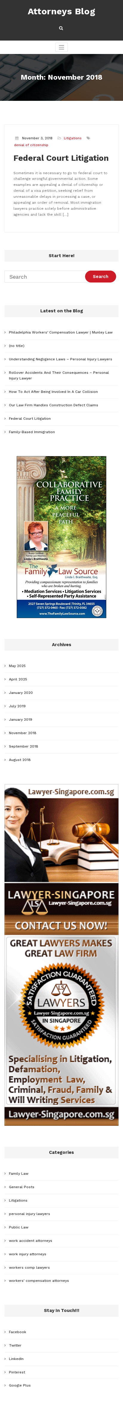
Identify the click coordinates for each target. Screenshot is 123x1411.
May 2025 (17, 666)
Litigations (73, 138)
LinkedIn (16, 1359)
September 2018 (23, 746)
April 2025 (18, 679)
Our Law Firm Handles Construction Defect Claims (53, 405)
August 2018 (20, 760)
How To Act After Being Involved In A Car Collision (53, 392)
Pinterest (17, 1372)
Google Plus (20, 1385)
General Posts (21, 1187)
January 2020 (21, 693)
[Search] (61, 28)
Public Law (18, 1227)
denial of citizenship (31, 145)
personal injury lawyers (29, 1214)
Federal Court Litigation (61, 158)
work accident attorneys (30, 1241)
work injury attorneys (27, 1254)
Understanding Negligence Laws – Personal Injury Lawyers (60, 359)
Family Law (18, 1173)
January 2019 (20, 719)
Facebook (17, 1332)
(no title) (16, 346)
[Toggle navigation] (61, 47)
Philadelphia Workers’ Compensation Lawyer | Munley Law (61, 332)
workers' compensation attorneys (39, 1281)
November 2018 (22, 733)
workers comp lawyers (29, 1267)
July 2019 (17, 706)
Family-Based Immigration (32, 432)
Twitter (15, 1345)
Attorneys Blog (61, 11)
